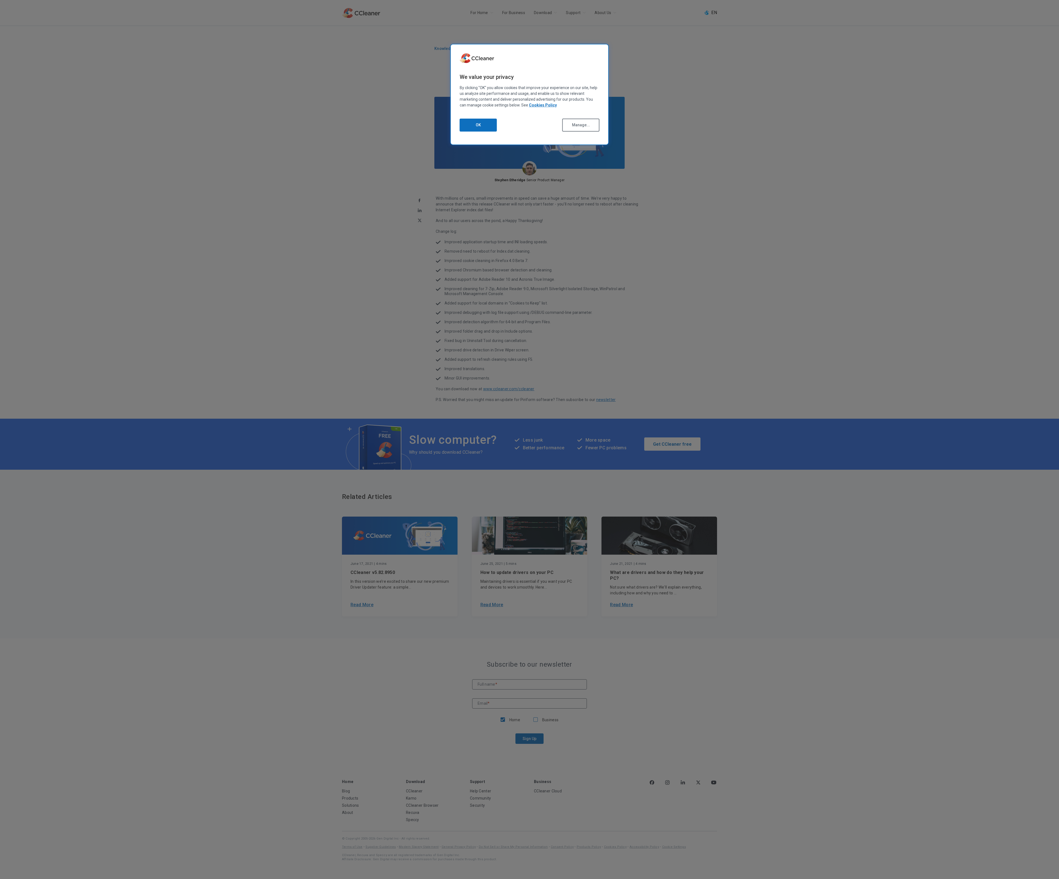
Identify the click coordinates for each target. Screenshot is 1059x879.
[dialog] (529, 94)
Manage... (581, 125)
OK (478, 125)
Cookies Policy (543, 105)
